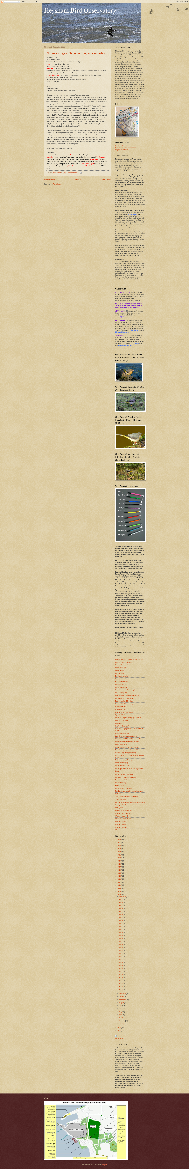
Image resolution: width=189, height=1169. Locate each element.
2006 (119, 1031)
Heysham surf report (121, 720)
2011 (119, 885)
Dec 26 (121, 914)
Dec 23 (121, 923)
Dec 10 (121, 962)
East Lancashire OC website (124, 701)
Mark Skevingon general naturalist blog (127, 750)
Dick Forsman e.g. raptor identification (127, 695)
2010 (119, 888)
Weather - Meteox (121, 821)
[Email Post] (80, 173)
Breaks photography (121, 676)
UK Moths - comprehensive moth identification (130, 802)
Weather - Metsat (120, 824)
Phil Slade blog (120, 785)
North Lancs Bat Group (122, 765)
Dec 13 (121, 953)
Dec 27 (121, 911)
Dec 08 (121, 969)
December (122, 897)
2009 (119, 891)
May (120, 1012)
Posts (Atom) (57, 184)
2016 (119, 870)
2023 (119, 849)
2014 (119, 876)
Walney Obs (119, 808)
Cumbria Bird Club (121, 684)
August (121, 1003)
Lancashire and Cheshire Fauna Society (128, 739)
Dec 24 (121, 920)
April (120, 1015)
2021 (119, 855)
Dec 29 (121, 905)
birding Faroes (119, 670)
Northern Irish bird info (122, 780)
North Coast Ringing (121, 763)
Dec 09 (121, 965)
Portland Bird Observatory (123, 788)
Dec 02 (121, 987)
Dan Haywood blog (121, 687)
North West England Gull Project (125, 777)
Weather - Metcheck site (123, 819)
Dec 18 (121, 938)
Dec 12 (121, 956)
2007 (119, 1028)
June (121, 1009)
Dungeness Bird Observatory (124, 698)
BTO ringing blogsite (121, 681)
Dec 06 (121, 975)
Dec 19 (121, 935)
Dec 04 (121, 981)
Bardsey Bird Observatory (123, 662)
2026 (119, 840)
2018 (119, 864)
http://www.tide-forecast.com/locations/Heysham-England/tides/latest (126, 148)
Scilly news (118, 794)
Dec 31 (121, 899)
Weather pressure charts (123, 830)
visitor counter (119, 1038)
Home (78, 180)
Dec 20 (121, 932)
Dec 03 (121, 984)
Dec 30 (121, 902)
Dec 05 (121, 978)
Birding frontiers (120, 673)
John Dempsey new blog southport (126, 736)
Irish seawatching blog (122, 733)
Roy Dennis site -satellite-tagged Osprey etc (129, 791)
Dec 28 (121, 908)
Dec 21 (121, 929)
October (122, 996)
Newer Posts (49, 180)
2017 (119, 867)
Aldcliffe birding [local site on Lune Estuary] (129, 659)
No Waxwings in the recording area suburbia (75, 53)
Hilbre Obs (118, 723)
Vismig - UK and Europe (123, 805)
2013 (119, 879)
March (121, 1018)
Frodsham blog (120, 709)
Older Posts (106, 180)
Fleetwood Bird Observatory (124, 704)
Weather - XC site (121, 827)
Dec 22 (121, 926)
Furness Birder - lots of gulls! (124, 712)
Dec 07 (121, 971)
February (122, 1021)
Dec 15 (121, 947)
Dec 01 (121, 990)
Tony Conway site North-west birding (126, 796)
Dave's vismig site (121, 693)
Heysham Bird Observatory (80, 10)
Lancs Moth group (121, 744)
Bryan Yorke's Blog (121, 679)
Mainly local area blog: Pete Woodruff (127, 747)
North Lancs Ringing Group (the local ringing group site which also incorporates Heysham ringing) (129, 769)
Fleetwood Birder (120, 706)
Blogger (104, 1165)
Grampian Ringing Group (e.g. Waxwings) (128, 718)
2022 (119, 852)
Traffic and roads (120, 799)
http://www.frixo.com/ (122, 726)
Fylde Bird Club (120, 715)
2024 (119, 846)
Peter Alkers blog (120, 783)
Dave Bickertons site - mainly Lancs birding (129, 690)
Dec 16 (121, 944)
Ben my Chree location (122, 665)
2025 (119, 843)
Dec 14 (121, 950)
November (122, 994)
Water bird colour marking (123, 810)
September (123, 1000)
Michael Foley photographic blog (125, 752)
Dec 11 (121, 959)
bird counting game (121, 668)
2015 (119, 873)
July (120, 1006)
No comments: (73, 173)
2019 (119, 861)
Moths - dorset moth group (123, 760)
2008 (119, 894)
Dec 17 (121, 941)
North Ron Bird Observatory (124, 774)
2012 (119, 882)
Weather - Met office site (123, 813)
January (122, 1024)
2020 (119, 858)
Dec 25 (121, 917)
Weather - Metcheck (121, 816)
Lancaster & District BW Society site (127, 741)
